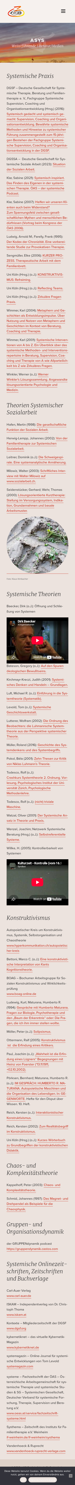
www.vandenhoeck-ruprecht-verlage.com (36, 1450)
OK (23, 1479)
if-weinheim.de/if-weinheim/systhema (33, 1437)
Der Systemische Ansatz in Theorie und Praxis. (37, 818)
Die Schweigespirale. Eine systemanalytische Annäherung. (36, 460)
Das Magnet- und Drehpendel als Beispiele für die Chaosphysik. (37, 1203)
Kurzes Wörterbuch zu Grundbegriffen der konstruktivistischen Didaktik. (37, 1145)
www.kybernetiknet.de (23, 1347)
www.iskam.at (16, 1314)
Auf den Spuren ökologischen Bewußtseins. (35, 668)
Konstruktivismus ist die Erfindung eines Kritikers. (36, 1043)
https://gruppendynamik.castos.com (32, 1248)
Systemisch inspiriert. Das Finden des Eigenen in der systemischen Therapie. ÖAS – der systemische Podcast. (36, 185)
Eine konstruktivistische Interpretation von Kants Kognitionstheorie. (37, 964)
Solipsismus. (42, 1031)
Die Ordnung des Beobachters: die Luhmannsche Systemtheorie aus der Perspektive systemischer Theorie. (37, 728)
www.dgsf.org (16, 1328)
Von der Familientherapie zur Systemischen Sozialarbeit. (37, 443)
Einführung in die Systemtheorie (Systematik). (37, 696)
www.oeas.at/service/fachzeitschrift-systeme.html (32, 1416)
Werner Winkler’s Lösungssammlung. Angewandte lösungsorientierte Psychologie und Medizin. (37, 382)
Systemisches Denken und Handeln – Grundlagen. (37, 682)
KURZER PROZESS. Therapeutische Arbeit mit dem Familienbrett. (35, 260)
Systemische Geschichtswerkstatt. (29, 710)
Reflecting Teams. (50, 288)
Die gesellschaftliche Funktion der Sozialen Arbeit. (36, 427)
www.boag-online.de (21, 993)
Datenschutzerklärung (42, 1479)
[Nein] (70, 1476)
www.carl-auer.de (19, 1295)
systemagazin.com (20, 1366)
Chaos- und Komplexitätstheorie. (33, 1187)
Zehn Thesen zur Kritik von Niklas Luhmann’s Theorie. (36, 761)
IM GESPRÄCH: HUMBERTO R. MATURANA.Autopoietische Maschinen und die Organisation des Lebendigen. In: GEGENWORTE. (36, 1091)
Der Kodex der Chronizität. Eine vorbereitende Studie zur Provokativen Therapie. (36, 244)
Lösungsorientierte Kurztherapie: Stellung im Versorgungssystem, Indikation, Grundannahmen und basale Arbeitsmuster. (36, 503)
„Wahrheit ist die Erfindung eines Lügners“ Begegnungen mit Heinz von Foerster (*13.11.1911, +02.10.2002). (37, 1061)
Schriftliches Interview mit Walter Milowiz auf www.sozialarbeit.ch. (36, 476)
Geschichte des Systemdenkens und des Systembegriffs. (37, 747)
